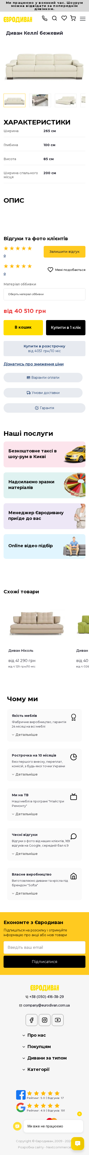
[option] (44, 63)
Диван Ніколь (20, 650)
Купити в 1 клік (66, 327)
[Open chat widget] (77, 1143)
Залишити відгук (65, 251)
